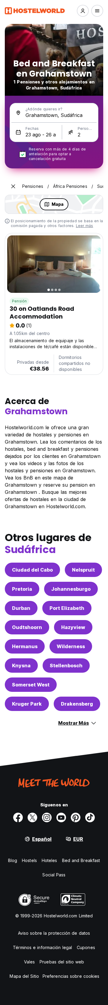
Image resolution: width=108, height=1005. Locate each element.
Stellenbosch (66, 666)
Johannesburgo (71, 589)
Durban (21, 608)
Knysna (21, 666)
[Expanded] (13, 186)
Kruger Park (27, 704)
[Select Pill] (83, 11)
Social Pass (53, 874)
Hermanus (25, 646)
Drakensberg (77, 704)
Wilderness (71, 646)
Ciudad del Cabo (32, 570)
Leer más (84, 225)
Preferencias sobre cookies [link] (71, 976)
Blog (12, 860)
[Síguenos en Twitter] (32, 817)
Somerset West (31, 685)
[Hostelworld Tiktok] (90, 817)
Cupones (86, 947)
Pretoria (22, 589)
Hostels (29, 860)
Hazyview (73, 627)
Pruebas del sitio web (62, 961)
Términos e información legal (42, 947)
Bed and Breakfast (81, 860)
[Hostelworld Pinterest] (75, 817)
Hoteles (49, 860)
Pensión (19, 301)
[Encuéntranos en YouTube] (61, 817)
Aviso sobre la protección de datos (54, 933)
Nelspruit (83, 570)
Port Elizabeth (67, 608)
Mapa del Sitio (24, 976)
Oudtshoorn (27, 627)
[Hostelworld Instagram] (47, 817)
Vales (29, 961)
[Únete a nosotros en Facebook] (18, 817)
